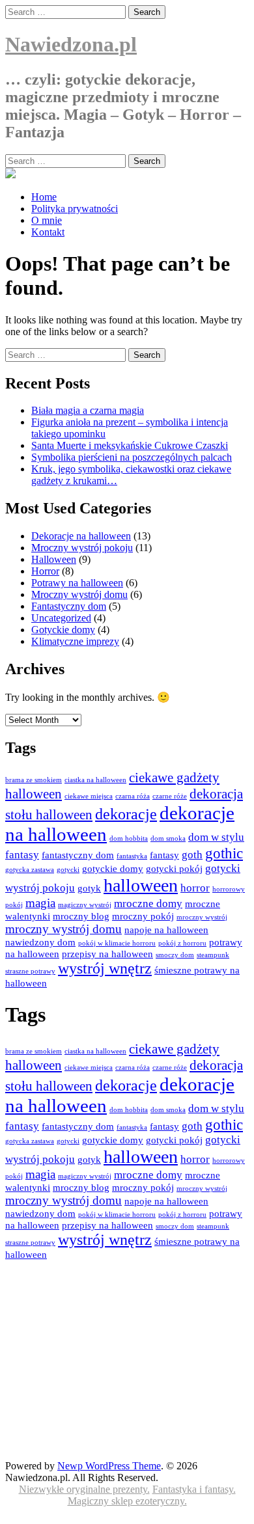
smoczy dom (175, 955)
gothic (224, 853)
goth (192, 855)
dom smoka (168, 838)
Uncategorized (61, 617)
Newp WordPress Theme (109, 1465)
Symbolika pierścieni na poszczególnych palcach (131, 457)
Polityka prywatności (74, 208)
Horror (45, 571)
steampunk (213, 955)
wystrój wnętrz (105, 968)
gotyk (89, 888)
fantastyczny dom (78, 855)
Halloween (53, 559)
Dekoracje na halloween (81, 535)
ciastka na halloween (95, 779)
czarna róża (132, 796)
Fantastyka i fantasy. (194, 1489)
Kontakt (47, 232)
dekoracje (126, 814)
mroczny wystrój (201, 917)
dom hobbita (128, 838)
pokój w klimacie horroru (117, 943)
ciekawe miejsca (88, 796)
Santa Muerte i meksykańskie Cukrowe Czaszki (129, 445)
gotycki (68, 869)
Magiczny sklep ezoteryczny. (127, 1500)
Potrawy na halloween (77, 582)
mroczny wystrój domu (63, 929)
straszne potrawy (30, 971)
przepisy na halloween (107, 954)
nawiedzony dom (40, 942)
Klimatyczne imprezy (75, 641)
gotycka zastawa (29, 869)
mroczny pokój (143, 916)
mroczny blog (81, 916)
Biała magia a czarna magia (87, 410)
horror (195, 888)
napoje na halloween (166, 930)
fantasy (164, 855)
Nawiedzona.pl (71, 44)
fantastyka (132, 856)
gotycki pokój (174, 869)
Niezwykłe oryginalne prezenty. (84, 1489)
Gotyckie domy (63, 629)
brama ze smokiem (33, 779)
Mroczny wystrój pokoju (82, 547)
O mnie (46, 220)
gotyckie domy (112, 869)
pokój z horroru (182, 943)
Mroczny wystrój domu (79, 594)
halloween (141, 885)
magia (40, 903)
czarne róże (169, 796)
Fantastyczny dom (68, 606)
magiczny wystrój (84, 904)
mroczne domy (148, 903)
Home (44, 196)
